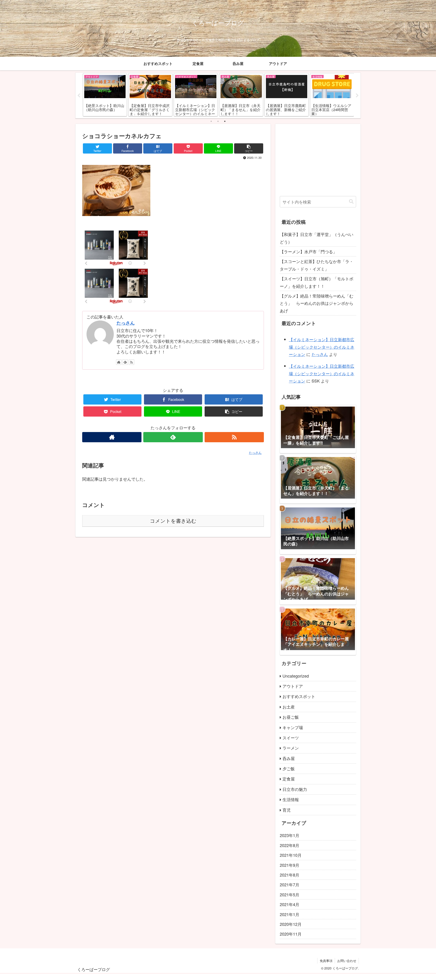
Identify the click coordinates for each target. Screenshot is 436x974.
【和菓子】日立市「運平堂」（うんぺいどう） (316, 237)
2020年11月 (291, 934)
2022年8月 (289, 845)
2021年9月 (289, 865)
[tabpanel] (105, 94)
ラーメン (290, 748)
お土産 (288, 707)
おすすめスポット (298, 696)
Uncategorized (295, 676)
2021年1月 (289, 914)
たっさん (125, 323)
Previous (79, 95)
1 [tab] (211, 121)
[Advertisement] (318, 160)
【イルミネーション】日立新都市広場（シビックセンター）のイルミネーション (321, 346)
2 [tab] (218, 121)
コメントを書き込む (173, 521)
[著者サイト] (118, 362)
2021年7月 (289, 885)
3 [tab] (225, 121)
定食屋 (288, 779)
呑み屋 (288, 758)
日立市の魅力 (294, 789)
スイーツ (290, 738)
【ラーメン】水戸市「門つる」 (308, 251)
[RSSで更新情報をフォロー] (131, 362)
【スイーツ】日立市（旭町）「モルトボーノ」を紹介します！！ (316, 282)
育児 (286, 810)
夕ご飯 (288, 769)
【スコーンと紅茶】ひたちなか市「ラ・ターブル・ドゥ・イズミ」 (316, 264)
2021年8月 (289, 875)
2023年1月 (289, 835)
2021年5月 (289, 895)
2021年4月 (289, 904)
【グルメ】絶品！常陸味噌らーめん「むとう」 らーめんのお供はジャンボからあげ (316, 303)
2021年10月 (291, 855)
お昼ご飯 (290, 717)
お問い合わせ (346, 960)
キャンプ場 (292, 727)
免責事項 (326, 960)
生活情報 (290, 800)
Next (357, 95)
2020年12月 (291, 924)
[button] (351, 201)
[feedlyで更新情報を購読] (125, 362)
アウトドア (292, 686)
